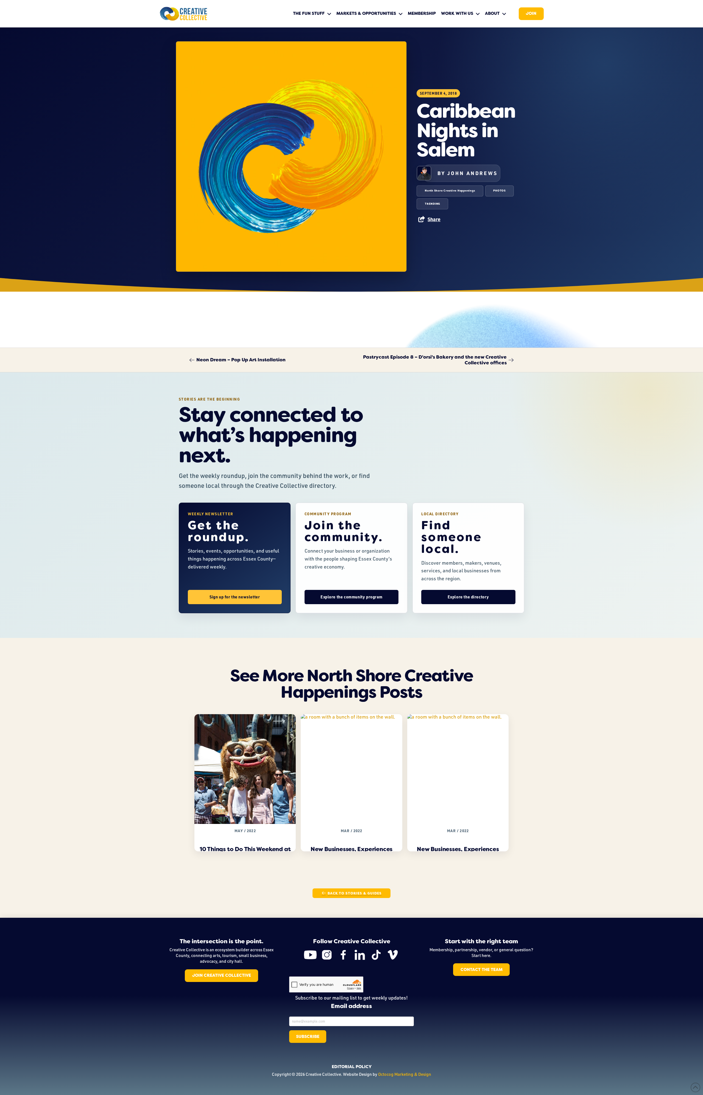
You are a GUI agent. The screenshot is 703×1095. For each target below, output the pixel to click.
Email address (351, 1006)
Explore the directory (468, 596)
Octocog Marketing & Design (404, 1074)
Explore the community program (351, 596)
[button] (429, 219)
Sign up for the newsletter (235, 596)
